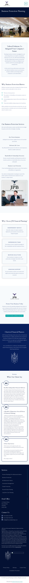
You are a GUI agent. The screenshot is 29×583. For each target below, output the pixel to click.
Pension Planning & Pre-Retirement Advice (12, 474)
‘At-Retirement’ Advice (7, 480)
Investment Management (8, 483)
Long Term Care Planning (7, 492)
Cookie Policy (23, 567)
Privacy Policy (6, 567)
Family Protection (6, 486)
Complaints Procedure (14, 570)
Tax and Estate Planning (7, 489)
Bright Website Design (17, 581)
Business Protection (6, 477)
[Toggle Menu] (25, 3)
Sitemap (15, 567)
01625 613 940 (18, 547)
